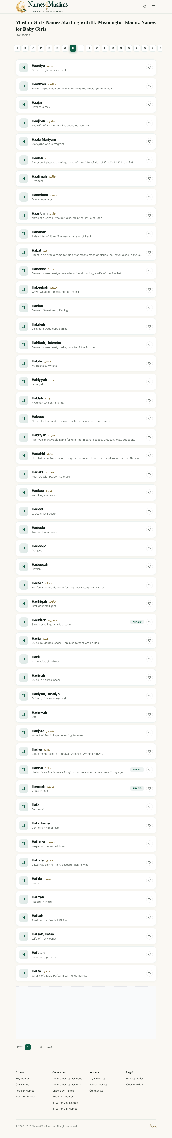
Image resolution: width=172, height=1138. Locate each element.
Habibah (38, 324)
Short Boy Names (63, 1090)
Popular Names (25, 1090)
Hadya (37, 749)
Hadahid (38, 454)
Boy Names (23, 1078)
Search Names (98, 1084)
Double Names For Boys (67, 1078)
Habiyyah (39, 380)
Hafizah (38, 897)
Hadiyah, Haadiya (46, 694)
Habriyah (39, 435)
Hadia (36, 638)
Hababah (39, 232)
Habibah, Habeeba (46, 343)
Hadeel (37, 509)
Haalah (37, 158)
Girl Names (22, 1084)
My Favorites (97, 1078)
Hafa (35, 805)
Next (49, 1047)
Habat (36, 250)
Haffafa (38, 860)
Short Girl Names (63, 1096)
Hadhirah (39, 620)
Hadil (36, 657)
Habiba (37, 306)
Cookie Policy (134, 1084)
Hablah (37, 398)
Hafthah (38, 952)
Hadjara (38, 731)
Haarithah (39, 213)
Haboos (38, 417)
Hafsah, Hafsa (43, 934)
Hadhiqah (39, 601)
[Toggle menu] (153, 7)
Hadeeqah (40, 564)
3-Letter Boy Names (65, 1102)
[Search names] (145, 7)
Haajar (37, 102)
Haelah (37, 768)
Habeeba (39, 269)
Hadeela (38, 527)
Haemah (38, 786)
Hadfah (37, 583)
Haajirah (38, 121)
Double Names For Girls (67, 1084)
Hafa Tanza (41, 823)
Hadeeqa (39, 546)
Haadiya (38, 65)
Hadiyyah (39, 712)
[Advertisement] (86, 1013)
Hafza (36, 971)
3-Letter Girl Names (64, 1108)
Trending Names (26, 1096)
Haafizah (39, 84)
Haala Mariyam (44, 139)
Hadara (38, 472)
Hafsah (37, 916)
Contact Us (96, 1090)
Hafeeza (38, 842)
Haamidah (40, 195)
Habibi (37, 361)
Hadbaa (38, 490)
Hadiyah (38, 675)
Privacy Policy (135, 1078)
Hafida (37, 879)
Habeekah (40, 287)
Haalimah (39, 176)
